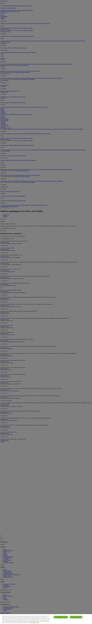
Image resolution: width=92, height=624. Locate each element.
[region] (46, 619)
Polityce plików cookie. (34, 622)
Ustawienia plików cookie (61, 617)
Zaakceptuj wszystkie (76, 617)
